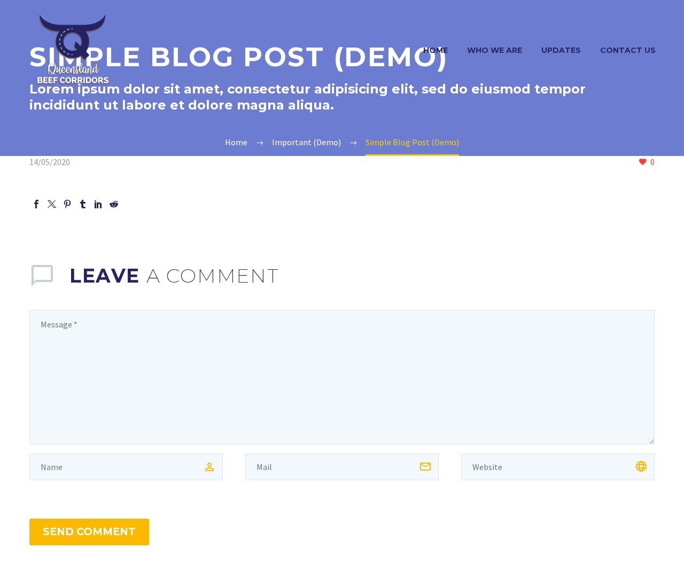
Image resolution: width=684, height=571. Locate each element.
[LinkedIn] (98, 204)
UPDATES (561, 50)
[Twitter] (52, 204)
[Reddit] (114, 204)
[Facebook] (36, 204)
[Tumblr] (83, 204)
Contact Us (628, 50)
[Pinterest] (67, 204)
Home (435, 50)
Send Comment (89, 532)
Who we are (494, 50)
